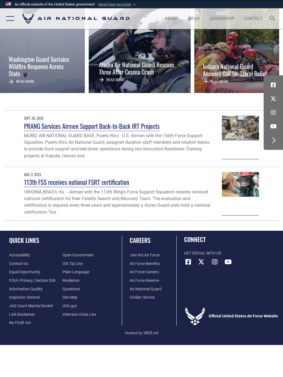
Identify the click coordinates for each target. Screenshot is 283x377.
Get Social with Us (202, 253)
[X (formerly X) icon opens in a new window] (273, 99)
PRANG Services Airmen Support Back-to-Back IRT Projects (92, 126)
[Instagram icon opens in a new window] (273, 113)
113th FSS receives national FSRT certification (76, 182)
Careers (140, 240)
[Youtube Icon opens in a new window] (273, 126)
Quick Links (24, 240)
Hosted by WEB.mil (141, 333)
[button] (117, 4)
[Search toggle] (273, 18)
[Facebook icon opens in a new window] (273, 85)
